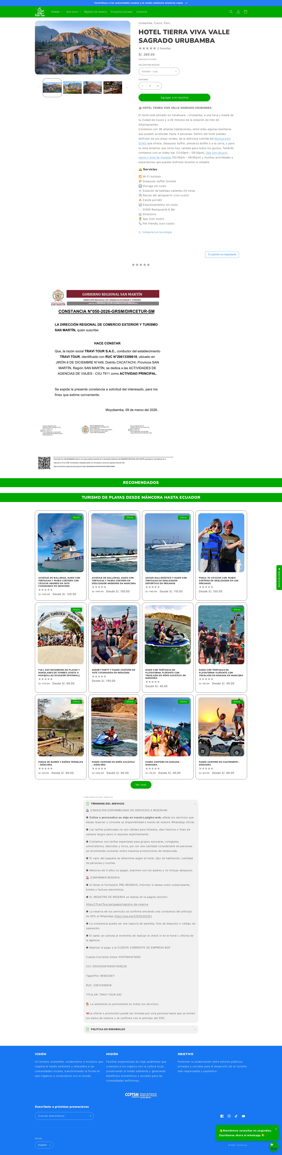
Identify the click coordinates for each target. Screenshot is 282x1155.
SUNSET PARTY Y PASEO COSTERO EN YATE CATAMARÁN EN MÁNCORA (113, 671)
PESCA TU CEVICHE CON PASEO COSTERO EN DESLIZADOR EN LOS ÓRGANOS (218, 581)
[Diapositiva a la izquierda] (38, 87)
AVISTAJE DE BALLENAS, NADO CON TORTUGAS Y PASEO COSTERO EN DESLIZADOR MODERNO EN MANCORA (114, 581)
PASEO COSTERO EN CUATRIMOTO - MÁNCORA (219, 763)
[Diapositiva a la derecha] (126, 87)
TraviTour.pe (241, 1145)
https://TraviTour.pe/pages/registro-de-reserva (117, 904)
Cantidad (143, 79)
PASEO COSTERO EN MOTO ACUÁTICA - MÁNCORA (113, 763)
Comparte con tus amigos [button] (157, 232)
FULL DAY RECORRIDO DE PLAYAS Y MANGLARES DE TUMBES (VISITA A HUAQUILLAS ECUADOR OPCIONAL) (59, 673)
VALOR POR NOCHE (149, 65)
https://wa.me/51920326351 (133, 916)
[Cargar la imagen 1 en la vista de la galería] (52, 88)
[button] (56, 11)
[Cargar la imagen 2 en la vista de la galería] (72, 88)
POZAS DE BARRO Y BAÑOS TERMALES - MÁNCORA (60, 763)
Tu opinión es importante (222, 254)
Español (42, 1145)
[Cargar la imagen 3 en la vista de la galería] (92, 88)
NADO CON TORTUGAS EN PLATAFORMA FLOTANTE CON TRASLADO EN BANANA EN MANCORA (221, 673)
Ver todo (141, 784)
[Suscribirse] (90, 1116)
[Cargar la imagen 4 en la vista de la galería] (112, 88)
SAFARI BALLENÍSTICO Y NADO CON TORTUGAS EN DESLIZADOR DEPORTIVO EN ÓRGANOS (166, 581)
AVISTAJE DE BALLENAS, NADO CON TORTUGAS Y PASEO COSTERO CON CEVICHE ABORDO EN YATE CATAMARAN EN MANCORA (59, 582)
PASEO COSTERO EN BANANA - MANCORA (163, 763)
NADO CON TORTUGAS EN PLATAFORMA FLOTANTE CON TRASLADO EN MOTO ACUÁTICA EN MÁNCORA (165, 674)
